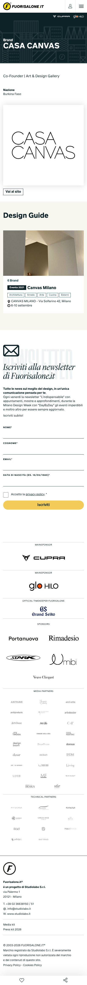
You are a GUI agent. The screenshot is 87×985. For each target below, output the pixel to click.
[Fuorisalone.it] (23, 6)
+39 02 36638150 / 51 (20, 904)
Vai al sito (13, 191)
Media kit (9, 924)
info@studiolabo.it (19, 909)
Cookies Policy (32, 965)
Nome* (7, 428)
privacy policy (35, 494)
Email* (7, 460)
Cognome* (10, 443)
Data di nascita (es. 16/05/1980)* (26, 475)
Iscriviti (43, 505)
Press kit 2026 (12, 929)
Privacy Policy (12, 965)
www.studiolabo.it (18, 914)
